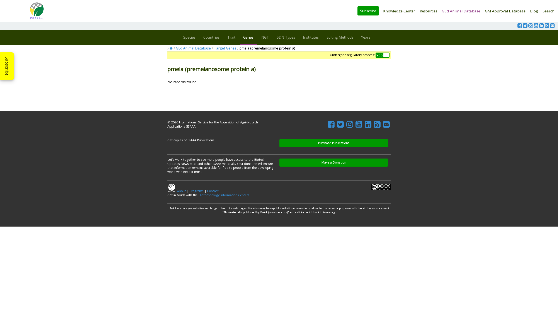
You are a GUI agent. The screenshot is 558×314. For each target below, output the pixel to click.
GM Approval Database (505, 11)
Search (549, 11)
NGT (265, 37)
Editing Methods (340, 37)
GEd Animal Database (461, 11)
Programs (196, 191)
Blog (534, 11)
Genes (248, 37)
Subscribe (368, 11)
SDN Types (286, 37)
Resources (428, 11)
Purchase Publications (333, 143)
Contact (213, 191)
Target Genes (225, 48)
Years (365, 37)
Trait (231, 37)
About (181, 191)
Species (189, 37)
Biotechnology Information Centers (224, 195)
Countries (211, 37)
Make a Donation (333, 162)
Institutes (311, 37)
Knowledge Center (399, 11)
